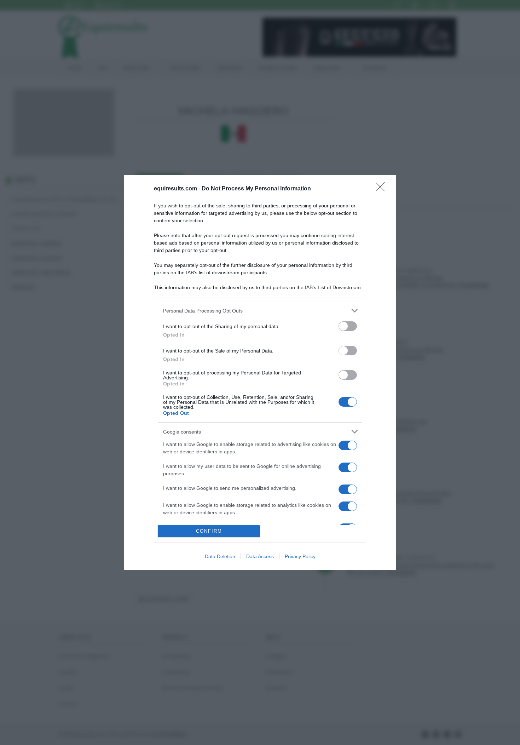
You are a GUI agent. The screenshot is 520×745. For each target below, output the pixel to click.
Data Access (260, 556)
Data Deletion (220, 556)
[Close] (382, 189)
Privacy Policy (300, 556)
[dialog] (260, 372)
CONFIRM (209, 531)
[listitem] (260, 310)
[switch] (348, 326)
